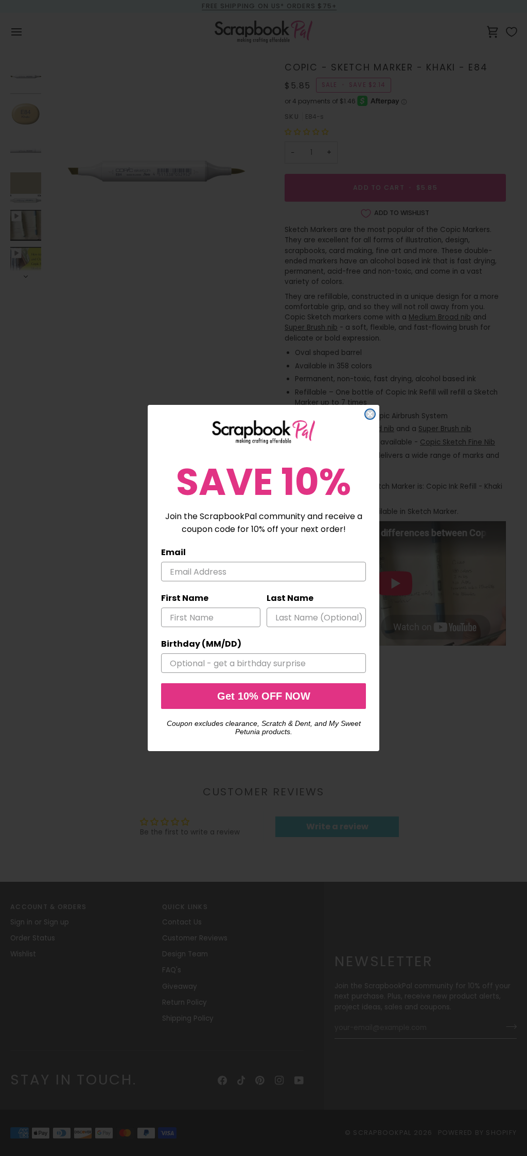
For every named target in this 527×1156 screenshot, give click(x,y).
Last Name (290, 598)
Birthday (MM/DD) (201, 644)
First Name (184, 598)
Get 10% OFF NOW (263, 696)
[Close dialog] (370, 414)
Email (173, 552)
